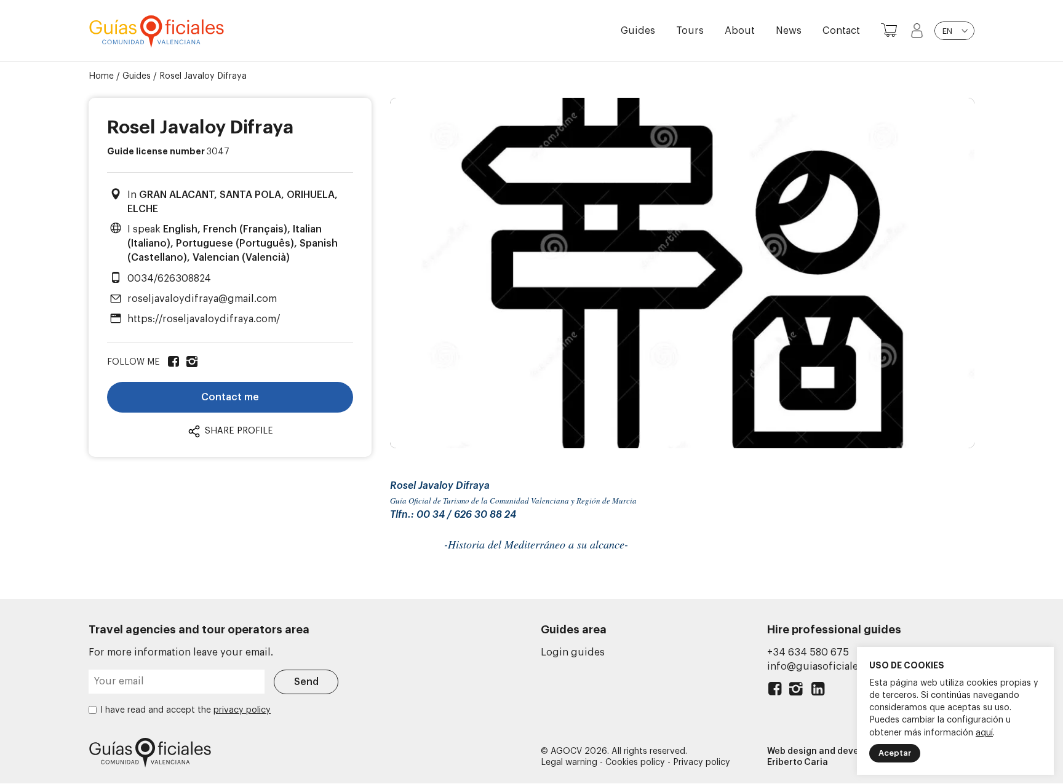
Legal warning (569, 762)
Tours (690, 31)
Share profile (237, 431)
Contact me (230, 397)
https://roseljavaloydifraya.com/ (204, 319)
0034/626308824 (169, 278)
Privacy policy (701, 762)
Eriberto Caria (797, 762)
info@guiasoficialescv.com (831, 666)
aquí (984, 733)
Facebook (774, 691)
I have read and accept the (185, 710)
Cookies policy (635, 762)
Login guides (573, 652)
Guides (638, 31)
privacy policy (242, 710)
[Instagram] (191, 362)
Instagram (796, 691)
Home (101, 76)
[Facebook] (172, 362)
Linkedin (818, 691)
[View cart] (889, 30)
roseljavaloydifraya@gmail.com (202, 299)
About (740, 31)
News (789, 31)
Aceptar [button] (894, 753)
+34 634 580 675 (808, 652)
